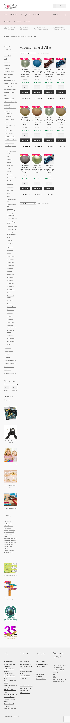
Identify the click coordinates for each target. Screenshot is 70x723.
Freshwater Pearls (9, 71)
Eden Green (10, 187)
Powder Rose (10, 310)
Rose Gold (10, 319)
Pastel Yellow (10, 290)
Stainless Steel (8, 546)
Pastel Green (10, 280)
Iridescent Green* (12, 219)
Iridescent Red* (11, 229)
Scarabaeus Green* (10, 331)
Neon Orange (10, 265)
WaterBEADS (7, 370)
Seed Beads (7, 105)
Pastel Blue (10, 277)
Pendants (8, 348)
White (8, 344)
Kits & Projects (8, 86)
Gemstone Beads (8, 74)
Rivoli (7, 354)
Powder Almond (11, 307)
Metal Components (10, 146)
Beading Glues (8, 524)
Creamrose (10, 175)
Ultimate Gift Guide (10, 708)
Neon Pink (10, 268)
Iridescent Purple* (12, 226)
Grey (8, 196)
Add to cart (25, 92)
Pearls (20, 36)
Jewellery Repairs (58, 681)
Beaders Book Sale (26, 664)
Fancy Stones (9, 134)
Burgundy (10, 165)
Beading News (25, 15)
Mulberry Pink (11, 256)
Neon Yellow (10, 274)
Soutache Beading (9, 697)
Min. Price (6, 390)
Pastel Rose (10, 286)
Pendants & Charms (9, 92)
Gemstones (7, 77)
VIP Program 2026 (25, 690)
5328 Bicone (8, 116)
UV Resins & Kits (8, 552)
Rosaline (9, 316)
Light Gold (10, 247)
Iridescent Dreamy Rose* (11, 214)
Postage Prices (41, 679)
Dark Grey (10, 181)
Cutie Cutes (8, 130)
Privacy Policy (40, 662)
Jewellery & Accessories (10, 83)
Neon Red (9, 271)
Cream (9, 171)
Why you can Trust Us (59, 679)
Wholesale (7, 22)
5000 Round (8, 113)
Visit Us (55, 675)
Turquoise (10, 335)
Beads (5, 59)
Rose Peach (10, 322)
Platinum (9, 304)
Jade (8, 237)
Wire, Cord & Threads (10, 373)
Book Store (7, 62)
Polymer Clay (7, 96)
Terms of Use (40, 666)
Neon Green (10, 262)
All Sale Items (24, 662)
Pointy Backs (9, 351)
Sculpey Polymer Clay (10, 542)
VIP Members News (26, 688)
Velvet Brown (10, 338)
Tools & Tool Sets (9, 550)
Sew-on (7, 357)
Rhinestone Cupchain (10, 540)
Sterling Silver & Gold (10, 108)
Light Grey (10, 250)
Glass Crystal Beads (9, 530)
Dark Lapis (10, 184)
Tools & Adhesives (9, 367)
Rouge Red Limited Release (11, 326)
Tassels (6, 548)
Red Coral (9, 313)
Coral (8, 168)
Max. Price (14, 390)
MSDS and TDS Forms (10, 694)
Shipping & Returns (42, 664)
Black (8, 156)
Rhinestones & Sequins (10, 102)
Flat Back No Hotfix (10, 140)
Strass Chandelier (10, 363)
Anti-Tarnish (7, 522)
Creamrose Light (11, 178)
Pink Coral (10, 301)
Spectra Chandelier (10, 360)
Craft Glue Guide (9, 669)
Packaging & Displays (10, 89)
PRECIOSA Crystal (9, 99)
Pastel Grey (10, 283)
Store (5, 15)
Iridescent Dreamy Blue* (11, 210)
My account (17, 22)
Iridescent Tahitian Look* (11, 233)
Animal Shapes (9, 119)
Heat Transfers (9, 143)
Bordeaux (9, 159)
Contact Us (36, 15)
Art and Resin (7, 56)
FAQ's (54, 677)
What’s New (14, 15)
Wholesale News (25, 693)
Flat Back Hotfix (10, 137)
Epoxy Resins (7, 528)
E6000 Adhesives (8, 526)
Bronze (9, 162)
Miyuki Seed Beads (9, 532)
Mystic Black (10, 259)
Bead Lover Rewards (26, 686)
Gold (8, 193)
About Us (55, 672)
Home (7, 36)
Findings (6, 68)
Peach (9, 293)
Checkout (27, 22)
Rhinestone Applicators (10, 538)
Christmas (7, 65)
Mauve (9, 253)
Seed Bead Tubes (8, 544)
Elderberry (10, 190)
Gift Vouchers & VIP (9, 80)
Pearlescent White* (10, 296)
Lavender (9, 240)
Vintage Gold (10, 341)
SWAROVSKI (14, 36)
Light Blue (10, 244)
